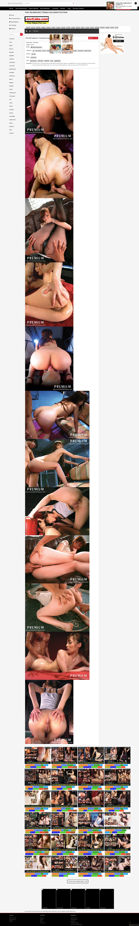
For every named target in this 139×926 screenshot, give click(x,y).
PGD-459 (123, 854)
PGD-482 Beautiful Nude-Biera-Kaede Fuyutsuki (117, 871)
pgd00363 (57, 61)
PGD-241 (70, 767)
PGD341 (42, 810)
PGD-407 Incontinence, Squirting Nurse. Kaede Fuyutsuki (91, 828)
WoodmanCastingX (76, 924)
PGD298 (70, 789)
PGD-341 (37, 810)
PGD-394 (68, 832)
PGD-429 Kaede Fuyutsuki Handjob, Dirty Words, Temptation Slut (37, 850)
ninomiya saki (63, 874)
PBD (68, 874)
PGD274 (123, 767)
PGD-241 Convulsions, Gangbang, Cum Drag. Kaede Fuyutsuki (64, 763)
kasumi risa (29, 787)
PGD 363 (40, 61)
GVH (116, 28)
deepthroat (64, 765)
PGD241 (75, 767)
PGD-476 (100, 875)
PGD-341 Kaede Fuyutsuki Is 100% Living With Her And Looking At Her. (38, 807)
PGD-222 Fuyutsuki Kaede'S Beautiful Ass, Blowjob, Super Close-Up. (38, 763)
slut (62, 830)
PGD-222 (39, 767)
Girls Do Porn (74, 918)
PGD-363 (95, 810)
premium (33, 57)
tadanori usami (87, 767)
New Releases (45, 8)
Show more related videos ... (77, 881)
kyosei (27, 810)
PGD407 (100, 832)
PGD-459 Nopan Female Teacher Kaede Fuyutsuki (117, 850)
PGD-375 (117, 810)
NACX (33, 28)
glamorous (33, 61)
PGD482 (122, 875)
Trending (55, 8)
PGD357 (75, 810)
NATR (28, 28)
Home (11, 8)
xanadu (37, 832)
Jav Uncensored (21, 8)
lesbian (41, 787)
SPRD (53, 28)
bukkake (96, 808)
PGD (51, 61)
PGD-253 (100, 767)
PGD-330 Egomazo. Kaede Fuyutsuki (90, 784)
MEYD (78, 28)
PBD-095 (61, 875)
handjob (46, 787)
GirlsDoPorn (74, 919)
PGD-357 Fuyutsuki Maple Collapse (64, 806)
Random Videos (78, 8)
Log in (41, 919)
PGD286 (46, 789)
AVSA (112, 28)
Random (13, 28)
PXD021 (46, 832)
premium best (55, 875)
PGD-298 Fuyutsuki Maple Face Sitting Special (64, 784)
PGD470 (44, 875)
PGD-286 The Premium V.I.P (37, 784)
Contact (42, 923)
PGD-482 (117, 875)
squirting (90, 787)
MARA (38, 28)
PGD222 (43, 767)
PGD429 (46, 854)
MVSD (102, 28)
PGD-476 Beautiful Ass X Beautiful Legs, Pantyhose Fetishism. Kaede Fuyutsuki (90, 872)
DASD (63, 28)
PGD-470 (39, 875)
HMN (73, 28)
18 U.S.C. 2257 (12, 918)
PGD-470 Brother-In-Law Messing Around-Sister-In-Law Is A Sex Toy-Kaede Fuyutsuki (37, 872)
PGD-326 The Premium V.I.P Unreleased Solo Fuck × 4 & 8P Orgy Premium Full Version (117, 785)
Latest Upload (33, 8)
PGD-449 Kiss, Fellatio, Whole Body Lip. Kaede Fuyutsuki (91, 850)
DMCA (11, 921)
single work (37, 765)
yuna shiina (55, 874)
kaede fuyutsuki (30, 765)
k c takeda (28, 875)
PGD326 (123, 789)
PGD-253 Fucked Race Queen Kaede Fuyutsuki (91, 763)
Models (62, 8)
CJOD (87, 28)
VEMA (43, 28)
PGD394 (73, 832)
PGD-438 (71, 854)
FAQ (41, 921)
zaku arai (28, 767)
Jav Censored (15, 3)
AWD (92, 28)
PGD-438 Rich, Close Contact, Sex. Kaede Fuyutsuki (64, 850)
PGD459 (128, 854)
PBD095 (66, 875)
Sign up (42, 918)
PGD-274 (118, 767)
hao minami (60, 854)
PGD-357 (70, 810)
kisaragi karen (29, 830)
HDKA (48, 28)
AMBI (107, 28)
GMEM (97, 28)
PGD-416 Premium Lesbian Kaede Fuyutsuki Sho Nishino (117, 828)
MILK (83, 28)
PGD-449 (100, 854)
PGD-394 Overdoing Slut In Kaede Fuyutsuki (64, 828)
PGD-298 (65, 789)
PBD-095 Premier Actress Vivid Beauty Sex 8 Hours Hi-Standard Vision (64, 872)
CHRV (68, 28)
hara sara (36, 787)
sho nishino (118, 830)
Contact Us (12, 919)
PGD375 (122, 810)
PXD (49, 830)
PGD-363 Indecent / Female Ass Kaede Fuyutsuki (91, 807)
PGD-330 (100, 789)
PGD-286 (41, 789)
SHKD (58, 28)
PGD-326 (118, 789)
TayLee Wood (74, 923)
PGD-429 (42, 854)
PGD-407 (95, 832)
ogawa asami (109, 787)
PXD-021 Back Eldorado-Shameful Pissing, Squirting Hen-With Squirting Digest (38, 828)
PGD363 (46, 61)
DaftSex (73, 921)
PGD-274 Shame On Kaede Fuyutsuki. (117, 763)
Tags (69, 8)
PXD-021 (42, 832)
